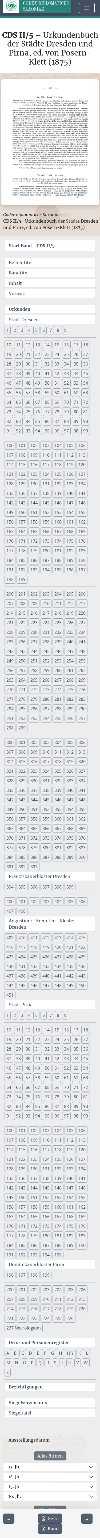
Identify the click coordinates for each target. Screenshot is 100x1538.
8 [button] (58, 330)
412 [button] (46, 938)
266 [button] (46, 680)
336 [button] (22, 790)
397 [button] (46, 887)
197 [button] (82, 570)
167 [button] (58, 531)
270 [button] (10, 689)
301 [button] (22, 742)
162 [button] (82, 522)
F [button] (45, 1353)
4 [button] (29, 330)
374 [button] (58, 838)
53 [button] (76, 383)
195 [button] (58, 570)
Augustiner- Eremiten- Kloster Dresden (42, 924)
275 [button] (70, 689)
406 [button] (82, 901)
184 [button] (10, 560)
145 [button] (46, 503)
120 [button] (82, 465)
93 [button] (28, 431)
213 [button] (82, 603)
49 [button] (37, 383)
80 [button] (76, 412)
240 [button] (70, 642)
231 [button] (46, 632)
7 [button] (51, 330)
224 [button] (46, 623)
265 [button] (34, 680)
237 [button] (34, 642)
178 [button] (22, 551)
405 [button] (70, 901)
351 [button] (34, 809)
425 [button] (34, 957)
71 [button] (76, 402)
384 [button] (10, 857)
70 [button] (66, 402)
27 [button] (85, 354)
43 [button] (66, 373)
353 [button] (58, 809)
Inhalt (15, 283)
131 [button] (46, 484)
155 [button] (82, 512)
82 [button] (8, 421)
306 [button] (82, 742)
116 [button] (34, 465)
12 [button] (28, 345)
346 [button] (58, 800)
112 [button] (70, 455)
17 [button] (76, 345)
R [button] (47, 1363)
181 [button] (58, 551)
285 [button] (22, 709)
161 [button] (70, 522)
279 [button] (34, 699)
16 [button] (66, 345)
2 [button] (15, 330)
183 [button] (82, 551)
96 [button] (56, 431)
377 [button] (10, 848)
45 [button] (85, 373)
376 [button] (82, 838)
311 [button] (58, 752)
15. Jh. (14, 1486)
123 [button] (34, 474)
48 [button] (28, 383)
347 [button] (70, 800)
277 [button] (10, 699)
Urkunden (19, 309)
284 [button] (10, 709)
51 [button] (56, 383)
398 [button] (58, 887)
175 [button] (70, 541)
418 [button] (34, 947)
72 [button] (85, 402)
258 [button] (34, 670)
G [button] (52, 1353)
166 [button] (46, 531)
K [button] (79, 1353)
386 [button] (34, 857)
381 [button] (58, 848)
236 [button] (22, 642)
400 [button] (10, 901)
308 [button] (22, 752)
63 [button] (85, 393)
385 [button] (22, 857)
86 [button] (47, 421)
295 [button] (58, 718)
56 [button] (18, 393)
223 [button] (34, 623)
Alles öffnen (50, 1456)
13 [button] (37, 345)
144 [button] (34, 503)
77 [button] (47, 412)
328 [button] (10, 781)
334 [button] (82, 781)
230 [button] (34, 632)
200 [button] (10, 594)
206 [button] (82, 594)
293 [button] (34, 718)
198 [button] (10, 579)
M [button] (8, 1363)
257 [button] (22, 670)
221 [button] (10, 623)
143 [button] (22, 503)
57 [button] (28, 393)
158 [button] (34, 522)
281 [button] (58, 699)
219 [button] (70, 613)
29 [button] (18, 364)
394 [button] (10, 887)
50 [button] (47, 383)
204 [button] (58, 594)
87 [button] (56, 421)
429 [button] (82, 957)
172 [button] (34, 541)
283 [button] (82, 699)
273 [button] (46, 689)
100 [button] (10, 445)
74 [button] (18, 412)
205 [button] (70, 594)
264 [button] (22, 680)
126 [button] (70, 474)
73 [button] (8, 412)
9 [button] (65, 330)
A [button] (7, 1353)
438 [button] (22, 976)
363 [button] (10, 828)
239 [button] (58, 642)
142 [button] (10, 503)
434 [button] (58, 966)
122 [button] (22, 474)
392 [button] (22, 867)
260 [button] (58, 670)
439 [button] (34, 976)
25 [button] (66, 354)
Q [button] (40, 1363)
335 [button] (10, 790)
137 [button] (34, 493)
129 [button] (22, 484)
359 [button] (46, 819)
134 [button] (82, 484)
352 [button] (46, 809)
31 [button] (37, 364)
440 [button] (46, 976)
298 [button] (10, 728)
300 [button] (10, 742)
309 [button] (34, 752)
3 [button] (22, 330)
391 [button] (10, 867)
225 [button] (58, 623)
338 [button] (46, 790)
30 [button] (28, 364)
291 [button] (10, 718)
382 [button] (70, 848)
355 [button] (82, 809)
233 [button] (70, 632)
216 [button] (34, 613)
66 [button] (28, 402)
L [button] (87, 1353)
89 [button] (76, 421)
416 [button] (10, 947)
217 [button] (46, 613)
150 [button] (22, 512)
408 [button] (22, 911)
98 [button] (76, 431)
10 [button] (8, 345)
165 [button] (34, 531)
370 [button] (10, 838)
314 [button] (10, 761)
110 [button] (46, 455)
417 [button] (22, 947)
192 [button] (22, 570)
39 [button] (28, 373)
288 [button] (58, 709)
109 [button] (34, 455)
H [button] (60, 1353)
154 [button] (70, 512)
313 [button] (82, 752)
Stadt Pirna (21, 1004)
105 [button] (70, 445)
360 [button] (58, 819)
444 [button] (10, 985)
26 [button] (76, 354)
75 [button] (28, 412)
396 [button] (34, 887)
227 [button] (82, 623)
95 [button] (47, 431)
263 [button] (10, 680)
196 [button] (70, 570)
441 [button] (58, 976)
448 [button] (58, 985)
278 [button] (22, 699)
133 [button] (70, 484)
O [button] (24, 1363)
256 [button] (10, 670)
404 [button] (58, 901)
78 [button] (56, 412)
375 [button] (70, 838)
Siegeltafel (20, 1413)
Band (53, 1528)
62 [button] (76, 393)
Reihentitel (21, 262)
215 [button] (22, 613)
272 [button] (34, 689)
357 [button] (22, 819)
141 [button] (82, 493)
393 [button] (34, 867)
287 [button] (46, 709)
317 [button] (46, 761)
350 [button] (22, 809)
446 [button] (34, 985)
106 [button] (82, 445)
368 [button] (70, 828)
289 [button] (70, 709)
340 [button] (70, 790)
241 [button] (82, 642)
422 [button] (82, 947)
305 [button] (70, 742)
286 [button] (34, 709)
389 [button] (70, 857)
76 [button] (37, 412)
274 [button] (58, 689)
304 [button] (58, 742)
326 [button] (70, 771)
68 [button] (47, 402)
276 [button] (82, 689)
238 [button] (46, 642)
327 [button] (82, 771)
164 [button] (22, 531)
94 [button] (37, 431)
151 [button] (34, 512)
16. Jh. (14, 1496)
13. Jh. (14, 1466)
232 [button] (58, 632)
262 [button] (82, 670)
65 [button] (18, 402)
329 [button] (22, 781)
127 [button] (82, 474)
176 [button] (82, 541)
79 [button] (66, 412)
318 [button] (58, 761)
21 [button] (28, 354)
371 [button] (22, 838)
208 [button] (22, 603)
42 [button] (56, 373)
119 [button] (70, 465)
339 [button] (58, 790)
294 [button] (46, 718)
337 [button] (34, 790)
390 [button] (82, 857)
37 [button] (8, 373)
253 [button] (58, 661)
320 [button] (82, 761)
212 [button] (70, 603)
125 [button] (58, 474)
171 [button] (22, 541)
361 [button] (70, 819)
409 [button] (10, 938)
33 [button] (56, 364)
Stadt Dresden (24, 319)
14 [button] (47, 345)
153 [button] (58, 512)
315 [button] (22, 761)
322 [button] (22, 771)
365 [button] (34, 828)
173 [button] (46, 541)
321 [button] (10, 771)
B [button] (15, 1353)
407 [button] (10, 911)
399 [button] (70, 887)
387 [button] (46, 857)
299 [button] (22, 728)
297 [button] (82, 718)
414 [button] (70, 938)
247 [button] (70, 651)
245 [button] (46, 651)
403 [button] (46, 901)
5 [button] (36, 330)
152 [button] (46, 512)
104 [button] (58, 445)
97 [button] (66, 431)
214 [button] (10, 613)
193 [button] (34, 570)
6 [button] (43, 330)
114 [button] (10, 465)
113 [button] (82, 455)
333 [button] (70, 781)
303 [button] (46, 742)
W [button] (86, 1363)
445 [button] (22, 985)
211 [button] (58, 603)
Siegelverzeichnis (28, 1402)
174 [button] (58, 541)
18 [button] (85, 345)
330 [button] (34, 781)
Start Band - (32, 245)
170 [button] (10, 541)
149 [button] (10, 512)
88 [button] (66, 421)
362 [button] (82, 819)
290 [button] (82, 709)
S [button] (55, 1363)
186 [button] (34, 560)
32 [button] (47, 364)
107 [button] (10, 455)
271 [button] (22, 689)
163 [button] (10, 531)
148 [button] (82, 503)
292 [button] (22, 718)
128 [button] (10, 484)
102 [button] (34, 445)
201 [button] (22, 594)
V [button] (77, 1363)
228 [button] (10, 632)
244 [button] (34, 651)
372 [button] (34, 838)
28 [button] (8, 364)
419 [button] (46, 947)
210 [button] (46, 603)
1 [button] (7, 330)
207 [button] (10, 603)
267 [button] (58, 680)
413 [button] (58, 938)
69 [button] (56, 402)
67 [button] (37, 402)
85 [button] (37, 421)
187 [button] (46, 560)
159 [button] (46, 522)
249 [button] (10, 661)
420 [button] (58, 947)
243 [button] (22, 651)
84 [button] (28, 421)
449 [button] (70, 985)
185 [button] (22, 560)
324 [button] (46, 771)
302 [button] (34, 742)
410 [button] (22, 938)
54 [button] (85, 383)
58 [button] (37, 393)
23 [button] (47, 354)
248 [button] (82, 651)
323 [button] (34, 771)
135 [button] (10, 493)
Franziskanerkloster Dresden (39, 876)
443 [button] (82, 976)
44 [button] (76, 373)
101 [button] (22, 445)
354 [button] (70, 809)
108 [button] (22, 455)
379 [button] (34, 848)
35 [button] (76, 364)
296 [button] (70, 718)
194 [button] (46, 570)
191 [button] (10, 570)
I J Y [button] (70, 1353)
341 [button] (82, 790)
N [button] (16, 1363)
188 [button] (58, 560)
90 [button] (85, 421)
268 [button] (70, 680)
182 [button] (70, 551)
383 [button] (82, 848)
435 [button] (70, 966)
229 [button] (22, 632)
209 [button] (34, 603)
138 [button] (46, 493)
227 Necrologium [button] (23, 1328)
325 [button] (58, 771)
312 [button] (70, 752)
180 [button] (46, 551)
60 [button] (56, 393)
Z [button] (7, 1372)
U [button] (69, 1363)
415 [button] (82, 938)
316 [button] (34, 761)
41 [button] (47, 373)
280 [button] (46, 699)
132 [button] (58, 484)
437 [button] (10, 976)
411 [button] (34, 938)
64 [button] (8, 402)
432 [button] (34, 966)
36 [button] (85, 364)
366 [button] (46, 828)
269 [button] (82, 680)
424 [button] (22, 957)
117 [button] (46, 465)
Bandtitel (19, 272)
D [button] (30, 1353)
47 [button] (18, 383)
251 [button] (34, 661)
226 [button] (70, 623)
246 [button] (58, 651)
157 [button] (22, 522)
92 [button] (18, 431)
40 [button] (37, 373)
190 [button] (82, 560)
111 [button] (58, 455)
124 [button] (46, 474)
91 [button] (8, 431)
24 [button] (56, 354)
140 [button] (70, 493)
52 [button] (66, 383)
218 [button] (58, 613)
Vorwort (17, 293)
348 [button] (82, 800)
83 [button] (18, 421)
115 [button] (22, 465)
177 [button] (10, 551)
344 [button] (34, 800)
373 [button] (46, 838)
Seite (53, 1518)
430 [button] (10, 966)
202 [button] (34, 594)
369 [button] (82, 828)
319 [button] (70, 761)
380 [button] (46, 848)
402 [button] (34, 901)
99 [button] (85, 431)
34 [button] (66, 364)
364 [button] (22, 828)
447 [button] (46, 985)
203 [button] (46, 594)
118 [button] (58, 465)
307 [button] (10, 752)
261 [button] (70, 670)
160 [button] (58, 522)
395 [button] (22, 887)
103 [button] (46, 445)
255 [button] (82, 661)
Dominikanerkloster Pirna (36, 1264)
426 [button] (46, 957)
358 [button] (34, 819)
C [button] (22, 1353)
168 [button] (70, 531)
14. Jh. (14, 1476)
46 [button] (8, 383)
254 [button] (70, 661)
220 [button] (82, 613)
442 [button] (70, 976)
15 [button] (56, 345)
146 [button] (58, 503)
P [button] (32, 1363)
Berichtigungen (26, 1387)
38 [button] (18, 373)
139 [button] (58, 493)
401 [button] (22, 901)
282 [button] (70, 699)
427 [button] (58, 957)
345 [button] (46, 800)
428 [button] (70, 957)
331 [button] (46, 781)
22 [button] (37, 354)
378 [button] (22, 848)
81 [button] (85, 412)
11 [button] (18, 345)
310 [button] (46, 752)
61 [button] (66, 393)
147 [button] (70, 503)
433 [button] (46, 966)
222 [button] (22, 623)
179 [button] (34, 551)
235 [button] (10, 642)
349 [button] (10, 809)
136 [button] (22, 493)
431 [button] (22, 966)
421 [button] (70, 947)
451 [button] (10, 995)
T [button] (62, 1363)
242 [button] (10, 651)
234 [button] (82, 632)
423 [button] (10, 957)
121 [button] (10, 474)
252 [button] (46, 661)
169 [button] (82, 531)
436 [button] (82, 966)
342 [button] (10, 800)
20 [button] (18, 354)
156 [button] (10, 522)
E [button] (38, 1353)
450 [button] (82, 985)
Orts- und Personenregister (39, 1342)
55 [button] (8, 393)
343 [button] (22, 800)
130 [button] (34, 484)
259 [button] (46, 670)
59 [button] (47, 393)
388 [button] (58, 857)
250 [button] (22, 661)
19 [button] (8, 354)
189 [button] (70, 560)
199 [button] (22, 579)
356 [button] (10, 819)
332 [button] (58, 781)
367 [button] (58, 828)
